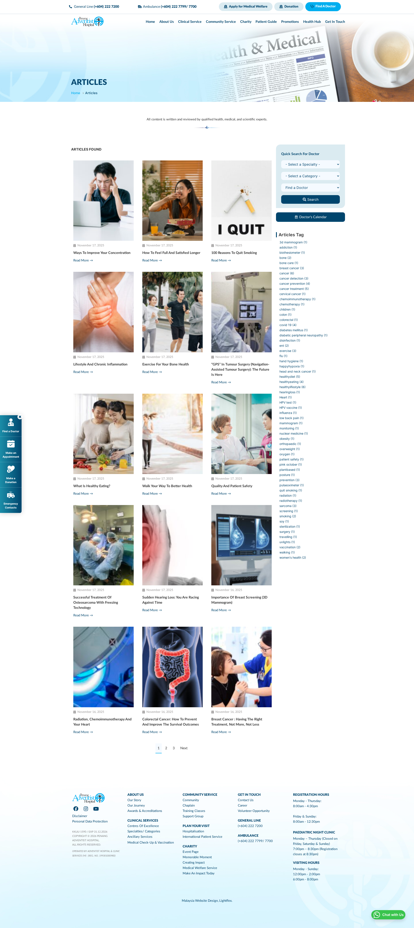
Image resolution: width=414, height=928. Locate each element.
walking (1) (287, 552)
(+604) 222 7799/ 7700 (255, 841)
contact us (246, 800)
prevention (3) (289, 480)
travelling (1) (288, 537)
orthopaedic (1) (290, 444)
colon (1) (285, 314)
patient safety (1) (291, 459)
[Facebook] (75, 808)
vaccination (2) (289, 547)
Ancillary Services (139, 836)
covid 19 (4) (287, 325)
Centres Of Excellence (143, 826)
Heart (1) (285, 397)
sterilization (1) (289, 526)
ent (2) (284, 345)
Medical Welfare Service (200, 868)
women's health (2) (292, 557)
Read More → (83, 260)
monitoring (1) (289, 428)
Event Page (191, 851)
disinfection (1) (289, 340)
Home (75, 93)
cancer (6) (286, 273)
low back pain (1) (291, 418)
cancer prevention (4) (294, 283)
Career (242, 805)
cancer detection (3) (293, 278)
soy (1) (284, 521)
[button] (246, 6)
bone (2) (285, 258)
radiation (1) (287, 495)
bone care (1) (288, 263)
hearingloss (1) (289, 392)
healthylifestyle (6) (292, 387)
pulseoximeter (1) (291, 485)
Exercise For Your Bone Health (165, 364)
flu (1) (283, 356)
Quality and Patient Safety (231, 486)
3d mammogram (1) (293, 242)
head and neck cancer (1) (297, 371)
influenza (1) (288, 413)
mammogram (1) (291, 423)
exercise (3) (287, 351)
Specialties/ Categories (143, 831)
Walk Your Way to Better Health (167, 486)
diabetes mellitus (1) (293, 330)
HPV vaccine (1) (290, 407)
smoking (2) (287, 516)
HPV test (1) (287, 402)
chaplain (189, 805)
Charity (190, 846)
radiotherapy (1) (290, 500)
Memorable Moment (197, 857)
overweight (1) (289, 449)
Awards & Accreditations (144, 811)
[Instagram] (85, 808)
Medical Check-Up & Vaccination (150, 842)
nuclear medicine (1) (293, 433)
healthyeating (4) (291, 382)
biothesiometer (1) (292, 252)
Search (312, 199)
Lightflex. (225, 900)
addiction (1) (288, 247)
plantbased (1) (289, 469)
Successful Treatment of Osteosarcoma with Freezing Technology (95, 602)
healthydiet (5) (289, 376)
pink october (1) (290, 464)
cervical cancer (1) (292, 294)
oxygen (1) (287, 454)
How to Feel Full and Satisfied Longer (171, 253)
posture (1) (287, 475)
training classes (194, 811)
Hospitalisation (193, 831)
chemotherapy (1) (291, 304)
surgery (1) (287, 531)
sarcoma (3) (287, 506)
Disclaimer (79, 816)
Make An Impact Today (199, 873)
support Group (193, 816)
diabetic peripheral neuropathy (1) (303, 335)
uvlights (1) (287, 542)
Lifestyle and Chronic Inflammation (100, 364)
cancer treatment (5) (294, 289)
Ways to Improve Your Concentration (101, 253)
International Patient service (202, 836)
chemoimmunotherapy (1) (297, 299)
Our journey (136, 805)
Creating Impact (194, 862)
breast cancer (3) (291, 268)
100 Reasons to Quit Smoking (234, 253)
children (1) (287, 309)
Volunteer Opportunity (254, 811)
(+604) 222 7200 (250, 826)
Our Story (134, 800)
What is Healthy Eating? (91, 486)
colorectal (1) (288, 320)
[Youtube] (96, 808)
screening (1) (288, 511)
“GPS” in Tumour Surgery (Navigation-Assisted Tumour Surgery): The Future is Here (240, 369)
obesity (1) (286, 438)
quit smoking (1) (290, 490)
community (191, 800)
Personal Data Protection (90, 821)
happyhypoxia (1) (291, 366)
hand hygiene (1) (291, 361)
